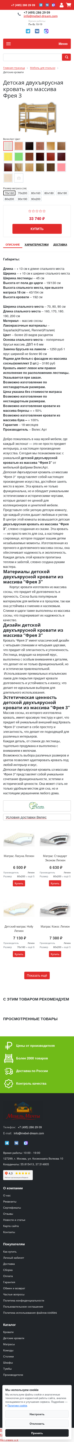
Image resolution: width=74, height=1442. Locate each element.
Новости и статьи (14, 1220)
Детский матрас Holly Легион (19, 928)
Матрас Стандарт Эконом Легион (55, 858)
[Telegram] (40, 4)
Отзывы (8, 1214)
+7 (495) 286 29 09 (23, 5)
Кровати (8, 1332)
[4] (40, 210)
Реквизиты (9, 1201)
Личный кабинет (13, 1257)
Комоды (8, 1350)
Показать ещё (37, 975)
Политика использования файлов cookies (30, 1312)
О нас (7, 1195)
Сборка (8, 1270)
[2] (33, 210)
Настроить (37, 1414)
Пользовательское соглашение (23, 1306)
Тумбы (7, 1368)
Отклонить (37, 1423)
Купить (37, 228)
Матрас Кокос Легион (55, 926)
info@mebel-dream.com (41, 16)
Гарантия (9, 1282)
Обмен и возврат (14, 1288)
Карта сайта (11, 1226)
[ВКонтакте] (47, 4)
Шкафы (8, 1362)
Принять (37, 1433)
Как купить (10, 1251)
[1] (29, 210)
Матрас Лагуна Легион (19, 856)
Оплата (8, 1276)
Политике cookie (17, 1405)
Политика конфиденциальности (23, 1300)
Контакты (9, 1232)
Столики (8, 1356)
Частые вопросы (13, 1294)
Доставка (9, 1264)
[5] (44, 210)
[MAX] (53, 4)
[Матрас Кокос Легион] (55, 908)
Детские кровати (13, 1338)
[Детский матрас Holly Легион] (19, 908)
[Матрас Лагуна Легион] (19, 838)
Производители (13, 1375)
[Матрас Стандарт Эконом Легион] (55, 838)
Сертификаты (12, 1207)
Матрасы (9, 1344)
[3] (37, 210)
